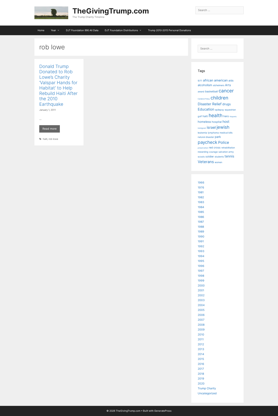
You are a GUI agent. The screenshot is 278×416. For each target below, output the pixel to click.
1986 (201, 217)
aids (231, 80)
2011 (201, 339)
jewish (223, 127)
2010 (201, 334)
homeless (204, 121)
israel (211, 127)
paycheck (207, 142)
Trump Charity (207, 388)
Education (206, 109)
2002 (201, 295)
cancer (226, 91)
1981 (201, 192)
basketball (211, 91)
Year (53, 30)
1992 (201, 246)
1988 (201, 226)
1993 (201, 251)
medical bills (226, 132)
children (219, 98)
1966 (201, 182)
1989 (201, 231)
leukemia (202, 132)
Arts (228, 85)
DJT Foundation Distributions (121, 30)
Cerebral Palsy (204, 99)
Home (41, 30)
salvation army (226, 151)
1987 (201, 221)
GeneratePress (162, 410)
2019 (201, 378)
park (218, 137)
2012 (201, 344)
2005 (201, 310)
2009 (201, 329)
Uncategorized (207, 393)
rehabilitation (228, 147)
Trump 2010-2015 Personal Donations (169, 30)
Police (223, 142)
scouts (201, 156)
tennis (229, 156)
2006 (201, 315)
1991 (201, 241)
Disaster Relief (210, 104)
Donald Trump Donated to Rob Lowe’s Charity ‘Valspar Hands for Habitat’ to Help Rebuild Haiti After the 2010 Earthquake (58, 85)
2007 (201, 319)
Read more (49, 128)
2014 (201, 354)
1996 (201, 266)
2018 (201, 373)
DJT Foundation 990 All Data (82, 30)
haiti (45, 139)
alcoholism (205, 85)
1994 (201, 256)
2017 (201, 368)
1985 (201, 212)
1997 (201, 270)
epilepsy (219, 109)
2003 (201, 300)
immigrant (202, 128)
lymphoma (213, 132)
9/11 (200, 80)
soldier (209, 156)
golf (200, 116)
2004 (201, 305)
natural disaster (206, 137)
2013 (201, 349)
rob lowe (53, 139)
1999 (201, 280)
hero (226, 116)
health (215, 115)
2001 (201, 290)
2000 (201, 285)
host (225, 122)
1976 (201, 187)
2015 (201, 359)
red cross (215, 147)
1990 (201, 236)
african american (215, 80)
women (218, 162)
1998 (201, 275)
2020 (201, 383)
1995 (201, 261)
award (201, 91)
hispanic (233, 117)
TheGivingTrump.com (110, 10)
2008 (201, 324)
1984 (201, 207)
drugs (226, 104)
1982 (201, 197)
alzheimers (218, 85)
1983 (201, 202)
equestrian (230, 109)
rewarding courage (208, 151)
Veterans (206, 161)
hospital (217, 121)
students (219, 156)
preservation (203, 148)
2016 (201, 364)
